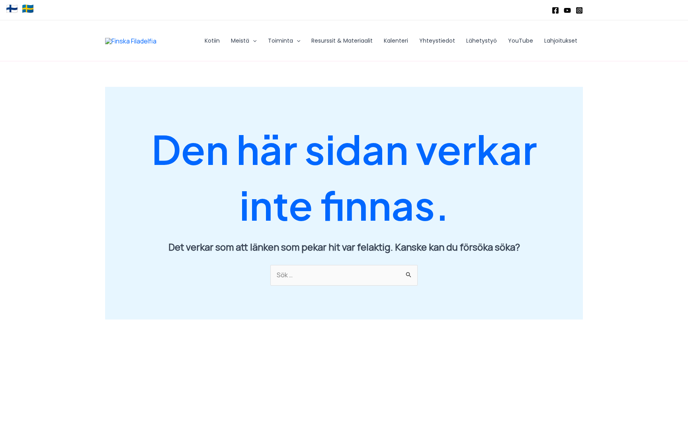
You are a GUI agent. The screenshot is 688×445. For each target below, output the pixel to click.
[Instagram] (579, 10)
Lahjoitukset (560, 41)
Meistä (240, 41)
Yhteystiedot (437, 41)
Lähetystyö (481, 41)
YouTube (520, 41)
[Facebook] (555, 10)
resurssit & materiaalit (342, 41)
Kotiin (212, 41)
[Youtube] (567, 10)
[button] (252, 41)
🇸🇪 (28, 9)
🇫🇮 (12, 9)
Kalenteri (396, 41)
